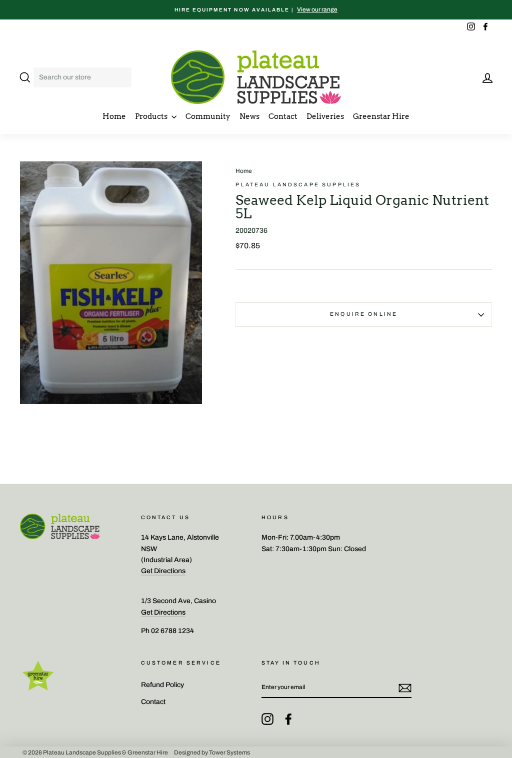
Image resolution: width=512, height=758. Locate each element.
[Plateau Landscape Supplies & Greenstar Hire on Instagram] (268, 719)
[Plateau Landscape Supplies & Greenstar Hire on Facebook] (288, 719)
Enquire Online (364, 314)
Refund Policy (162, 685)
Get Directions (163, 571)
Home (114, 116)
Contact (283, 116)
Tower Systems (229, 752)
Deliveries (325, 116)
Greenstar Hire (381, 116)
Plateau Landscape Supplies (298, 184)
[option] (256, 9)
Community (208, 116)
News (250, 116)
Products (152, 116)
